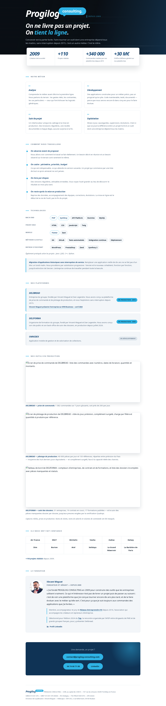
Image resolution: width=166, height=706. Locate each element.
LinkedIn (95, 666)
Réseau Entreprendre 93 (91, 610)
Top (79, 618)
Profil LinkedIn (56, 626)
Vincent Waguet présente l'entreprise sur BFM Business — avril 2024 (56, 307)
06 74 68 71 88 (73, 666)
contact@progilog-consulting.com (83, 657)
